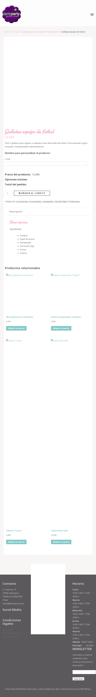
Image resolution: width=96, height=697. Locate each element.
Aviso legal (8, 629)
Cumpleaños (48, 201)
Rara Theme (62, 689)
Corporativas (35, 201)
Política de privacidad (12, 633)
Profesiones (74, 201)
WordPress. (85, 689)
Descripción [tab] (15, 211)
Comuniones (22, 201)
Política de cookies (11, 636)
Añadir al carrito (33, 193)
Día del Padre (61, 201)
